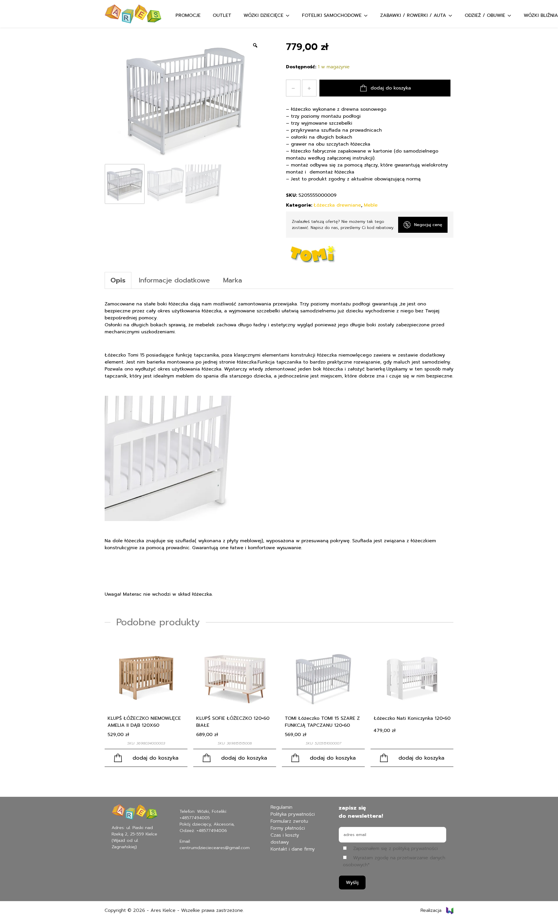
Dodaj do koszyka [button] (155, 758)
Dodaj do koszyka (391, 88)
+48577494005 (195, 818)
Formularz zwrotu (289, 821)
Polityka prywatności (293, 814)
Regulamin (281, 807)
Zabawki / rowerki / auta (413, 15)
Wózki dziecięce (263, 15)
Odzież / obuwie (485, 15)
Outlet (222, 15)
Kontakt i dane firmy (293, 849)
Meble (371, 205)
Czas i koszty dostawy (285, 839)
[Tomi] (311, 252)
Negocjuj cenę (428, 225)
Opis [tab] (118, 280)
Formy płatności (288, 828)
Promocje (188, 15)
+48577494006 (211, 830)
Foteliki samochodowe (332, 15)
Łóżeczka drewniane (337, 205)
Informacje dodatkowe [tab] (174, 280)
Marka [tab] (232, 280)
